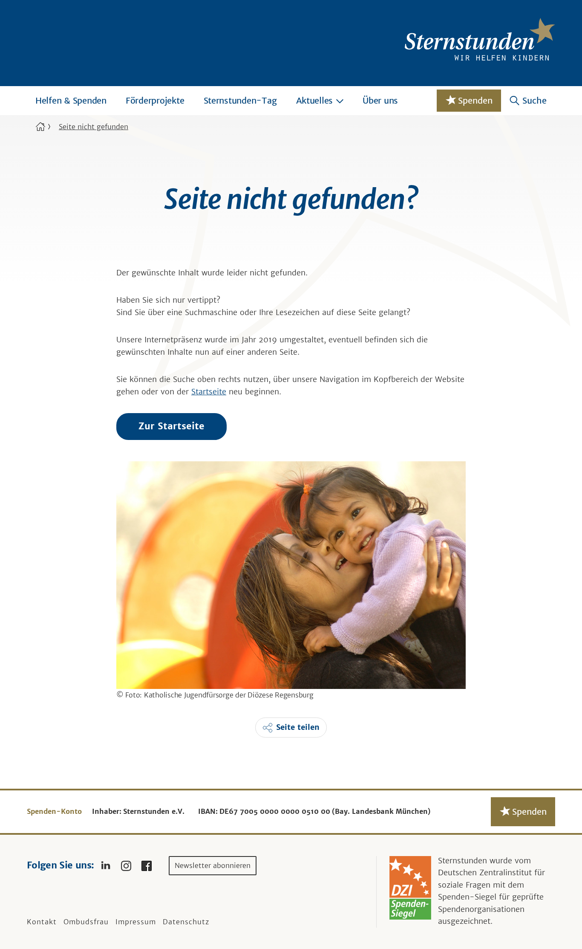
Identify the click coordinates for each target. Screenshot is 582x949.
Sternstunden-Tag (240, 100)
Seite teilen (298, 727)
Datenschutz (186, 921)
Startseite (208, 391)
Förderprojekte (155, 100)
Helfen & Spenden (71, 100)
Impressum (135, 921)
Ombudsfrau (86, 921)
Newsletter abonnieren (213, 865)
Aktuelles (314, 100)
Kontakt (42, 921)
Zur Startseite (171, 426)
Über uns (380, 100)
